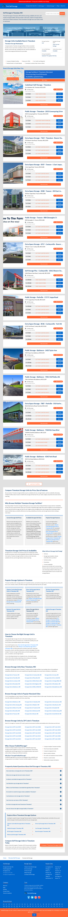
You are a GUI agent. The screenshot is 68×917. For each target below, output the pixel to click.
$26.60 (60, 392)
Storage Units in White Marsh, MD (33, 680)
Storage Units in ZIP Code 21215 (33, 733)
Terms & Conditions (7, 893)
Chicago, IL (48, 868)
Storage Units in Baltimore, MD (12, 686)
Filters (45, 80)
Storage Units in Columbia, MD (32, 701)
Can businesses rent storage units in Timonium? (18, 796)
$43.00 (60, 180)
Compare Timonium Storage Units (51, 845)
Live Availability (30, 30)
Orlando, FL (57, 874)
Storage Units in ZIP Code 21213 (13, 739)
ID (38, 904)
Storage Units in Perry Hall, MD (52, 677)
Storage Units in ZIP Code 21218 (52, 733)
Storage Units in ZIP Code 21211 (33, 736)
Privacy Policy (6, 891)
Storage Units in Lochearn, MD (12, 680)
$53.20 (60, 306)
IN (43, 904)
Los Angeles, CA (49, 866)
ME (59, 904)
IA (35, 904)
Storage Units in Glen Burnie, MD (53, 704)
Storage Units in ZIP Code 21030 (52, 730)
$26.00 (60, 120)
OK (38, 906)
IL (40, 904)
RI (48, 906)
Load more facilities (35, 484)
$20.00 (60, 253)
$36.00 (60, 465)
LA (51, 904)
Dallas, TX (57, 868)
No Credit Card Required (51, 28)
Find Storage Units (7, 868)
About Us (63, 5)
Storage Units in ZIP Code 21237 (33, 739)
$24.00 (60, 173)
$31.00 (60, 176)
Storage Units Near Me (31, 5)
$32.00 (60, 336)
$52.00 (60, 286)
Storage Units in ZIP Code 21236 (13, 733)
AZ (11, 904)
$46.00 (60, 339)
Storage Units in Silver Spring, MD (13, 704)
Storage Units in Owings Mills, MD (53, 680)
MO (6, 906)
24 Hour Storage (28, 870)
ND (17, 906)
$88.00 (60, 419)
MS (9, 906)
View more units (44, 104)
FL (27, 904)
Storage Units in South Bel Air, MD (53, 713)
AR (9, 904)
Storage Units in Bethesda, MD (32, 710)
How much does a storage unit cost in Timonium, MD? (19, 770)
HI (32, 904)
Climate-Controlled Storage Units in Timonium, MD (52, 526)
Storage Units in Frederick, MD (32, 707)
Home (4, 858)
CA (14, 904)
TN (57, 906)
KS (46, 904)
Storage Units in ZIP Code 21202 (52, 739)
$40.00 (60, 412)
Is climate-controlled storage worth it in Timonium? (19, 779)
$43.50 (60, 93)
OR (41, 906)
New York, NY (58, 866)
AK (3, 904)
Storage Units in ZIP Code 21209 (33, 730)
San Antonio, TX (49, 878)
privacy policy (37, 912)
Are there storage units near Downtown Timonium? (19, 804)
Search (62, 13)
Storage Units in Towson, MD (12, 674)
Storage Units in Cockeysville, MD (33, 674)
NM (27, 906)
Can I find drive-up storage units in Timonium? (17, 783)
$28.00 (60, 150)
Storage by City (6, 870)
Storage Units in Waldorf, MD (32, 704)
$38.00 (60, 127)
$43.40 (60, 439)
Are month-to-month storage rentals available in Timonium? (21, 791)
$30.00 (60, 123)
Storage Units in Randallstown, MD (53, 686)
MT (12, 906)
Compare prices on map (12, 78)
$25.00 (60, 147)
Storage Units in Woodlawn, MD (52, 683)
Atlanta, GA (57, 872)
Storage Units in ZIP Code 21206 (52, 736)
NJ (24, 906)
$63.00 (60, 366)
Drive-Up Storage (28, 868)
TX (59, 906)
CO (17, 904)
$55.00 (60, 309)
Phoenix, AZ (48, 872)
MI (62, 904)
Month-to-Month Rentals (14, 30)
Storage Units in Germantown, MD (53, 701)
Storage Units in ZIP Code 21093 (13, 727)
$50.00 (60, 359)
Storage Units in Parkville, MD (12, 677)
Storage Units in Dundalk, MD (52, 707)
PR (46, 906)
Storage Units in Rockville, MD (12, 710)
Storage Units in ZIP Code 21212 (52, 727)
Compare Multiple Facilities (14, 28)
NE (19, 906)
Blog (58, 5)
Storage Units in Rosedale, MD (12, 683)
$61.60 (60, 230)
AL (6, 904)
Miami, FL (48, 870)
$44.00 (60, 442)
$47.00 (60, 97)
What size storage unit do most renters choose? (18, 775)
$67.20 (60, 233)
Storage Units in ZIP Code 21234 (13, 730)
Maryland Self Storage (14, 858)
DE (25, 904)
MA (54, 904)
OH (35, 906)
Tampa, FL (48, 876)
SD (54, 906)
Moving (5, 889)
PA (43, 906)
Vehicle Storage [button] (50, 6)
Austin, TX (57, 878)
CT (19, 904)
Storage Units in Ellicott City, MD (13, 707)
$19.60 (60, 386)
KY (49, 904)
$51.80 (60, 226)
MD (57, 904)
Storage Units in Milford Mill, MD (33, 686)
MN (4, 906)
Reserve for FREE (30, 28)
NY (33, 906)
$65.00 (60, 415)
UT (62, 906)
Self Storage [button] (41, 6)
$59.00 (60, 312)
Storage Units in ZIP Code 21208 (13, 736)
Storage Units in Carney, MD (52, 674)
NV (30, 906)
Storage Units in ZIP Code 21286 (33, 727)
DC (22, 904)
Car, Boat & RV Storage (29, 874)
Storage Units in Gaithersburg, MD (53, 710)
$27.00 (60, 259)
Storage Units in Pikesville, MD (32, 677)
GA (30, 904)
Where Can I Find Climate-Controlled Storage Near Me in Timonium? (23, 787)
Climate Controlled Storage (30, 866)
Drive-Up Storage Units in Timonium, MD (28, 645)
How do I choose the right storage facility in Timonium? (19, 808)
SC (51, 906)
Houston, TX (58, 870)
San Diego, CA (58, 876)
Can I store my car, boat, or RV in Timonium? (17, 800)
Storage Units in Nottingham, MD (33, 683)
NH (22, 906)
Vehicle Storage (27, 872)
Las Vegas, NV (49, 874)
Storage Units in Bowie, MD (31, 713)
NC (14, 906)
